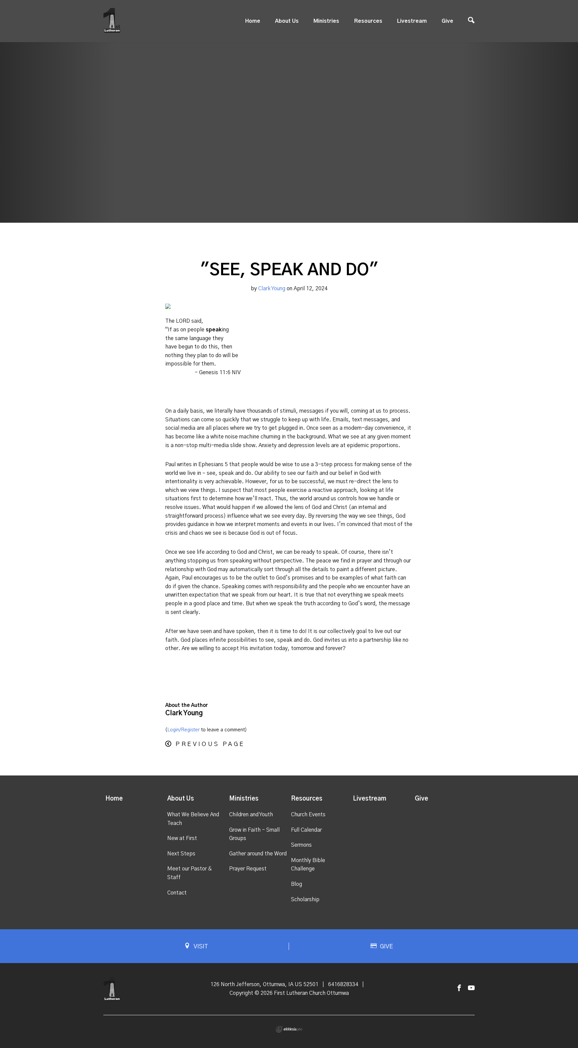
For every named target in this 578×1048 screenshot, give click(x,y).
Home (252, 21)
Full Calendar (306, 830)
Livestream (412, 21)
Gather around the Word (258, 853)
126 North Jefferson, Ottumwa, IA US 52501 (264, 984)
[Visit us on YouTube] (471, 988)
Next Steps (181, 853)
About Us (287, 21)
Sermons (301, 845)
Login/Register (183, 729)
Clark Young (271, 288)
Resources (368, 21)
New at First (182, 838)
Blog (296, 884)
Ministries (326, 21)
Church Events (308, 814)
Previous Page (210, 744)
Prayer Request (248, 868)
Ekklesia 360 (289, 1029)
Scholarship (305, 899)
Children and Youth (251, 814)
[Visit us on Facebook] (459, 988)
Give (447, 21)
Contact (177, 893)
